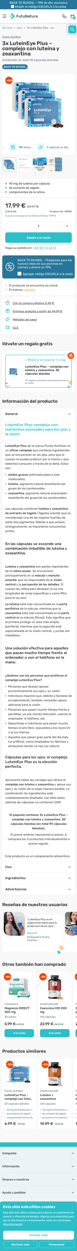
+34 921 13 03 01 (44, 248)
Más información (13, 1224)
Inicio (9, 27)
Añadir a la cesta (38, 237)
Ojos (19, 27)
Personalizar (56, 1244)
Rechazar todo (20, 1244)
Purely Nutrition (11, 37)
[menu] (5, 16)
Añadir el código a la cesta (40, 6)
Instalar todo (38, 1235)
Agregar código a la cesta (48, 274)
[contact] (64, 16)
